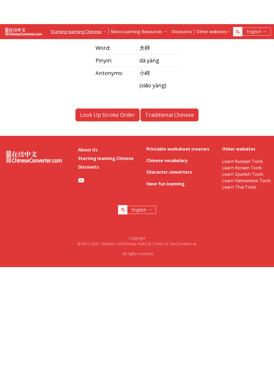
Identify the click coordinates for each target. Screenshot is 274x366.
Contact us (187, 243)
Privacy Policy (135, 243)
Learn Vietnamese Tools (246, 181)
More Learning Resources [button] (137, 32)
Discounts (182, 32)
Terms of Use (164, 243)
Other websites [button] (211, 32)
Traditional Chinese (169, 114)
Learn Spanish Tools (242, 174)
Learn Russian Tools (242, 161)
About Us (87, 150)
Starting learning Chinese (105, 158)
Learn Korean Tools (242, 168)
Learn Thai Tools (239, 187)
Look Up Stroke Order (107, 114)
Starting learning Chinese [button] (76, 32)
